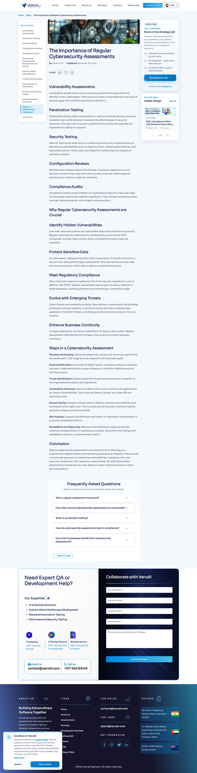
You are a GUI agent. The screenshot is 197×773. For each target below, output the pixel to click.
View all (172, 101)
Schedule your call (158, 77)
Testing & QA (67, 736)
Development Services (72, 730)
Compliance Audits (30, 53)
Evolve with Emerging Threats (31, 92)
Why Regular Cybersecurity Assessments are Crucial (29, 62)
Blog (29, 15)
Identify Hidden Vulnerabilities (29, 72)
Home (55, 5)
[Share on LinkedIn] (60, 72)
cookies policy (41, 739)
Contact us (166, 86)
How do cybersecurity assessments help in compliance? (87, 528)
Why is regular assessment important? (77, 497)
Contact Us (151, 5)
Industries (70, 5)
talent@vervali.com (113, 726)
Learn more (19, 757)
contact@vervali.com (44, 668)
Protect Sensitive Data (32, 79)
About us (87, 5)
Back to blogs (64, 555)
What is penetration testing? (72, 518)
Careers (117, 5)
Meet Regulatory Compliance (29, 85)
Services (102, 5)
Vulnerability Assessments (28, 32)
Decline (17, 764)
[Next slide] (167, 135)
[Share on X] (66, 72)
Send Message (139, 659)
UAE (172, 5)
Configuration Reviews (32, 48)
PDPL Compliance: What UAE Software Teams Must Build (159, 123)
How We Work (68, 720)
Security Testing (29, 43)
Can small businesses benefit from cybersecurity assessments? (83, 540)
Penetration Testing (31, 38)
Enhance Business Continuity (30, 100)
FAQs (63, 747)
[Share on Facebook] (72, 72)
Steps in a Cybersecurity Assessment (28, 109)
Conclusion (27, 117)
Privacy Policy (67, 752)
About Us (65, 714)
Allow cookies (45, 764)
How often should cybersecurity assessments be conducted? (90, 507)
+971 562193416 (76, 668)
